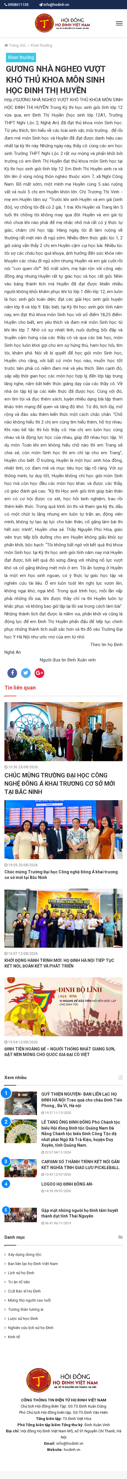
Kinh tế (14, 1338)
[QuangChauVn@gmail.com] (63, 23)
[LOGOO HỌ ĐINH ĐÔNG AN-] (20, 1193)
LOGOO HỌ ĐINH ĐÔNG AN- (67, 1184)
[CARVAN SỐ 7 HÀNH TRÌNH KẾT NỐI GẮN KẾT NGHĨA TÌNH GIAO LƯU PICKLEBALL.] (20, 1168)
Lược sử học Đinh (23, 1320)
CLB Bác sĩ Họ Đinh (24, 1292)
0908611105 (18, 5)
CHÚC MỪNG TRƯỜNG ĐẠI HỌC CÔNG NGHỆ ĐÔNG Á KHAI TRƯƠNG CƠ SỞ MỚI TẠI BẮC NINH (59, 783)
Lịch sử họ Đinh (21, 1274)
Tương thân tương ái (25, 1310)
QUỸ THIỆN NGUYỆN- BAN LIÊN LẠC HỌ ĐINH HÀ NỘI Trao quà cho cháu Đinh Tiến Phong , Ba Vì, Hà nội (81, 1100)
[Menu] (119, 23)
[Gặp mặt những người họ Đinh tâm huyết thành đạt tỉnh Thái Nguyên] (20, 1216)
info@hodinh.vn (56, 5)
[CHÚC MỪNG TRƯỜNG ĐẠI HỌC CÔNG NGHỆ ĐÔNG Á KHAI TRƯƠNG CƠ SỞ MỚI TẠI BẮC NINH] (63, 731)
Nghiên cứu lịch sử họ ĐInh (30, 1329)
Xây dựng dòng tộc (24, 1256)
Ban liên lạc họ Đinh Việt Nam (33, 1265)
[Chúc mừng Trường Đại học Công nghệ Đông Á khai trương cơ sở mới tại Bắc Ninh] (63, 829)
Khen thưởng (41, 45)
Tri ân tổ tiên (19, 1283)
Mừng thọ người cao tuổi (29, 1301)
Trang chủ (17, 45)
